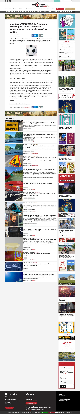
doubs (29, 151)
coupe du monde (13, 103)
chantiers (29, 128)
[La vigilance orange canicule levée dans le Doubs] (14, 277)
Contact (7, 396)
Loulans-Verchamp (27, 238)
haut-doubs (38, 177)
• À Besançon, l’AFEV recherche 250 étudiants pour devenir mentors (66, 47)
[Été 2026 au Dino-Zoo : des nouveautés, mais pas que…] (67, 188)
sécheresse (34, 223)
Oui (61, 375)
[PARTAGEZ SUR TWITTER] (35, 35)
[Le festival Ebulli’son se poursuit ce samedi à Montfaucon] (67, 291)
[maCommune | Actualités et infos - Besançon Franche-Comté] (40, 4)
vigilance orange (35, 278)
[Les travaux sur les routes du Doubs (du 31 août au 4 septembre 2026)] (14, 137)
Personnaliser (58, 412)
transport (33, 209)
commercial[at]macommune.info (31, 400)
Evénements (38, 238)
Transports (35, 121)
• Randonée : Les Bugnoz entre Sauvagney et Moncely (65, 50)
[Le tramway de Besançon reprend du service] (14, 207)
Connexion (70, 180)
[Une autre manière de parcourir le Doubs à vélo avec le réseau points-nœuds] (67, 248)
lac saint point (44, 177)
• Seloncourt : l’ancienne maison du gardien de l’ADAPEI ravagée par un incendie (66, 53)
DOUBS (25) (25, 144)
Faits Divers (35, 182)
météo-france (30, 278)
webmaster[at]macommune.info (31, 410)
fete (29, 247)
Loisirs (34, 168)
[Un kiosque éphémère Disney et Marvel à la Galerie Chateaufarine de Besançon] (67, 150)
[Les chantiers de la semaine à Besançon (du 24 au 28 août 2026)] (14, 160)
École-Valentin (26, 192)
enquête (18, 103)
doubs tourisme (29, 177)
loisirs (48, 177)
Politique (38, 214)
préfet (31, 223)
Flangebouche (26, 252)
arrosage (25, 223)
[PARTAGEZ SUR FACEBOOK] (33, 35)
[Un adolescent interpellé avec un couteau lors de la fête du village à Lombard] (14, 232)
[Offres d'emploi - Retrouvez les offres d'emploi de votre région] (67, 98)
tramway (29, 209)
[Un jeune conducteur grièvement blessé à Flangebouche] (14, 256)
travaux (32, 151)
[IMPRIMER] (42, 35)
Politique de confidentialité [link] (67, 412)
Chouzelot (25, 182)
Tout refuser (51, 412)
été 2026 (34, 177)
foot (25, 103)
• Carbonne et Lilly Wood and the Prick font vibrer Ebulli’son (66, 57)
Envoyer (63, 386)
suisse (28, 103)
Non (62, 377)
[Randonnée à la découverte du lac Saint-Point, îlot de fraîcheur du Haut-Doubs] (14, 172)
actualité (12, 21)
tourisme (51, 177)
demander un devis (31, 403)
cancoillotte (25, 247)
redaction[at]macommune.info (31, 397)
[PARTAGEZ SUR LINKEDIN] (37, 35)
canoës (25, 177)
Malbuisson (25, 168)
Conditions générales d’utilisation (12, 405)
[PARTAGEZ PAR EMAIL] (40, 35)
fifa (22, 103)
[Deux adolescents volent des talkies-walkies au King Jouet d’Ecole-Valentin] (14, 196)
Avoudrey (25, 262)
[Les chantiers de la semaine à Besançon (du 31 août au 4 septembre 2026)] (14, 125)
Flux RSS (8, 402)
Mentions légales (9, 403)
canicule (25, 278)
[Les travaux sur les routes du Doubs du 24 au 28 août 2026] (14, 148)
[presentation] (59, 279)
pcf (28, 223)
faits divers (25, 187)
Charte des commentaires (11, 399)
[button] (71, 1)
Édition (41, 6)
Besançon (25, 121)
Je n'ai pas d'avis (64, 378)
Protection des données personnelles (13, 400)
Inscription (63, 180)
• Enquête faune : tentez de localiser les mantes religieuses (65, 44)
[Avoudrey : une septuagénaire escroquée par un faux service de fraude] (14, 266)
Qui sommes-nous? (10, 398)
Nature (34, 214)
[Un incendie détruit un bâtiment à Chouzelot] (14, 186)
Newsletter (9, 407)
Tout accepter (44, 412)
